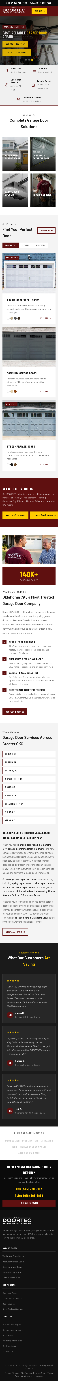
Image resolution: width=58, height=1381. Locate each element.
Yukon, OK (10, 820)
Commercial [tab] (40, 245)
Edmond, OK (10, 753)
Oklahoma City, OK (14, 803)
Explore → (45, 318)
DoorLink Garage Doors (13, 1261)
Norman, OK (10, 795)
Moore (44, 1373)
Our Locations (9, 1346)
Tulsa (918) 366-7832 (17, 52)
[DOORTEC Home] (13, 11)
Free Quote (39, 10)
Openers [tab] (25, 245)
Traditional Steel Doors (13, 1256)
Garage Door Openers (12, 1330)
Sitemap (29, 1368)
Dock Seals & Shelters (12, 1309)
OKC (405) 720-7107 (15, 44)
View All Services (15, 931)
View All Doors (46, 230)
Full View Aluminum (11, 1277)
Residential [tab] (11, 245)
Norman (36, 1373)
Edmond (28, 1373)
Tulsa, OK (10, 812)
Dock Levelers (8, 1303)
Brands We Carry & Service (29, 1133)
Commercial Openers (12, 1298)
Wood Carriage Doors (12, 1272)
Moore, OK (10, 787)
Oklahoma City (18, 1373)
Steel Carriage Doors (12, 1267)
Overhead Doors (9, 1293)
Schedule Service (29, 1203)
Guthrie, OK (11, 770)
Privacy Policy (46, 1365)
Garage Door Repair (11, 1324)
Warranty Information (12, 1340)
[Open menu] (53, 11)
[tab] (26, 60)
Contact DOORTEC (15, 711)
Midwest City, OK (13, 778)
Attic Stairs (7, 1335)
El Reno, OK (10, 762)
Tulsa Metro (20, 1376)
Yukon (50, 1373)
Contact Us (7, 1351)
